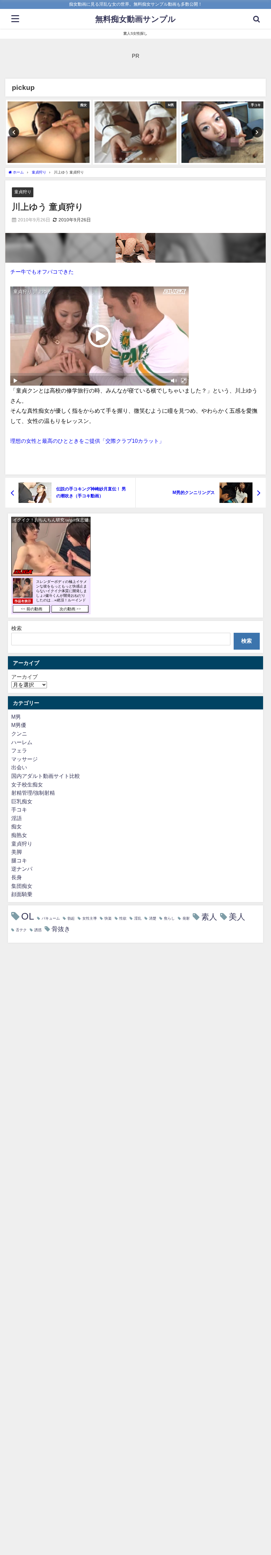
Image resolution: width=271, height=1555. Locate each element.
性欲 (123, 918)
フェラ (19, 750)
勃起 (71, 918)
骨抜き (61, 929)
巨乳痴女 (21, 801)
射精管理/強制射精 (33, 792)
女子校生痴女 (27, 784)
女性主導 (89, 918)
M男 (16, 716)
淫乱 (137, 918)
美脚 (16, 851)
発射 (186, 918)
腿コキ (19, 860)
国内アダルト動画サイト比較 (45, 775)
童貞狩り (22, 192)
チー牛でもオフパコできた (42, 271)
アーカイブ (24, 676)
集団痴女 (21, 886)
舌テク (21, 930)
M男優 (18, 725)
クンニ (19, 733)
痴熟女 (19, 835)
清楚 (152, 918)
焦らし (169, 918)
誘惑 (38, 930)
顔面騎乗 (21, 894)
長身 (16, 877)
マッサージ (24, 759)
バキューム (51, 918)
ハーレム (21, 742)
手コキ (19, 809)
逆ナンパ (21, 868)
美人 (237, 917)
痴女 (16, 826)
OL (27, 916)
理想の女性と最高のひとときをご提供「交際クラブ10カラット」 (87, 440)
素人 (209, 917)
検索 (16, 628)
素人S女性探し (135, 33)
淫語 (16, 818)
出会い (19, 767)
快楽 (108, 918)
